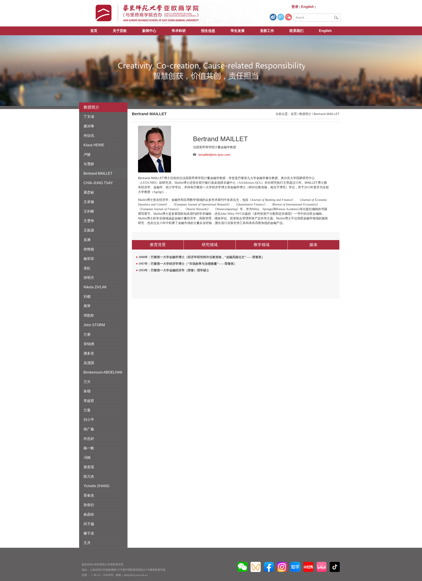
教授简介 (305, 114)
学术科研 (179, 31)
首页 (93, 31)
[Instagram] (282, 566)
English (325, 31)
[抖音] (335, 566)
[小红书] (308, 566)
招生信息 (208, 31)
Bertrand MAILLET (327, 114)
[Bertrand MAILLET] (154, 149)
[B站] (321, 566)
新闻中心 (149, 31)
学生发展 (238, 31)
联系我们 (296, 31)
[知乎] (295, 566)
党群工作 (267, 31)
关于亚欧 (120, 31)
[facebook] (269, 566)
